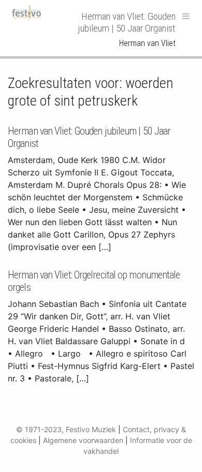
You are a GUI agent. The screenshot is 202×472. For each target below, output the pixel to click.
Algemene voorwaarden (83, 440)
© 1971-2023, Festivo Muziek (66, 429)
